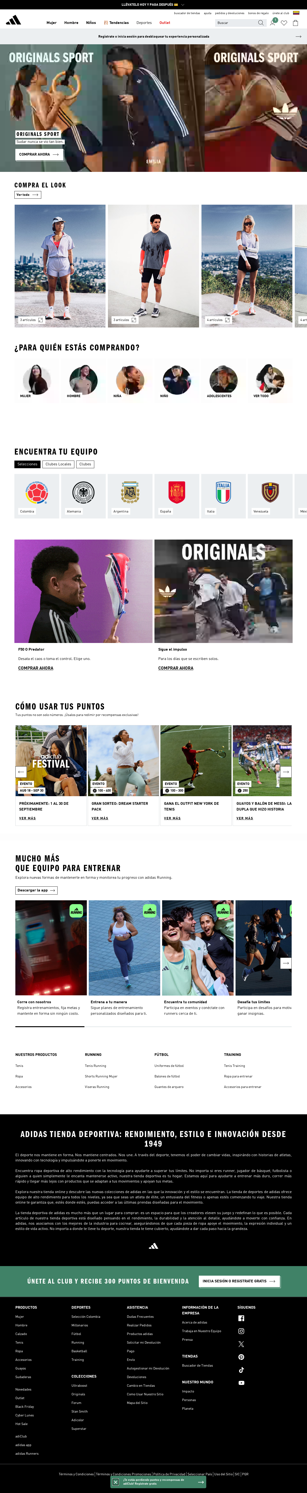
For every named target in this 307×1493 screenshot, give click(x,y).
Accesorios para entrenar (242, 1087)
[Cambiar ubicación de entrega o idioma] (296, 13)
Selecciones (27, 464)
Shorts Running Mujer (101, 1076)
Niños (91, 23)
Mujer (52, 23)
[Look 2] (153, 266)
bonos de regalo (258, 13)
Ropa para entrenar (238, 1076)
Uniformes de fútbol (169, 1066)
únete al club (280, 13)
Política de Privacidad (169, 1474)
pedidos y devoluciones (229, 13)
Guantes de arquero (168, 1087)
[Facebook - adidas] (264, 1319)
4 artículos (215, 320)
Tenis (19, 1066)
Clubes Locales (58, 464)
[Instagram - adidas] (264, 1331)
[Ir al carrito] (295, 23)
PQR (245, 1474)
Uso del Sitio (223, 1474)
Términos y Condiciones (76, 1474)
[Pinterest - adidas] (264, 1357)
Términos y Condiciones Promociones (123, 1474)
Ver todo (23, 195)
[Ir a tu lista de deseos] (284, 23)
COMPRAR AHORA (35, 668)
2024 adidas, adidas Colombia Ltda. (153, 1486)
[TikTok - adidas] (264, 1370)
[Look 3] (247, 266)
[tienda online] (13, 20)
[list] (153, 268)
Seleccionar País (200, 1474)
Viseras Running (97, 1087)
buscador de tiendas (187, 13)
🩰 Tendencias (116, 23)
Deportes (144, 23)
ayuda (207, 13)
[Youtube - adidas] (264, 1383)
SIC (237, 1474)
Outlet (164, 23)
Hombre (71, 23)
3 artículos (28, 320)
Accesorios (23, 1087)
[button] (51, 775)
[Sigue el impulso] (223, 607)
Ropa (19, 1076)
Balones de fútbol (167, 1076)
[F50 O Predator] (83, 607)
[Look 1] (60, 266)
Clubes (85, 464)
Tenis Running (95, 1066)
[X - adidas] (264, 1344)
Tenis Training (234, 1066)
